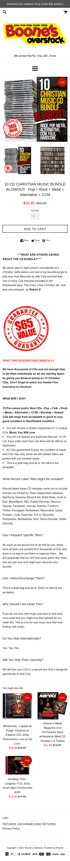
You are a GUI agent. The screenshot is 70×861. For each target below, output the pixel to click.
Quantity (35, 210)
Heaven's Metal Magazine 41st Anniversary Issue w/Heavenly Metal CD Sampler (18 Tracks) (52, 732)
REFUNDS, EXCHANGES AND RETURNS (29, 824)
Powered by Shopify (53, 847)
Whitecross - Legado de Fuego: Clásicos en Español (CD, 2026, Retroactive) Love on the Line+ (17, 734)
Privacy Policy (11, 828)
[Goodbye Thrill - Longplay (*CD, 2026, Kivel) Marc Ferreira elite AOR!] (17, 765)
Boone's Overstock (34, 847)
